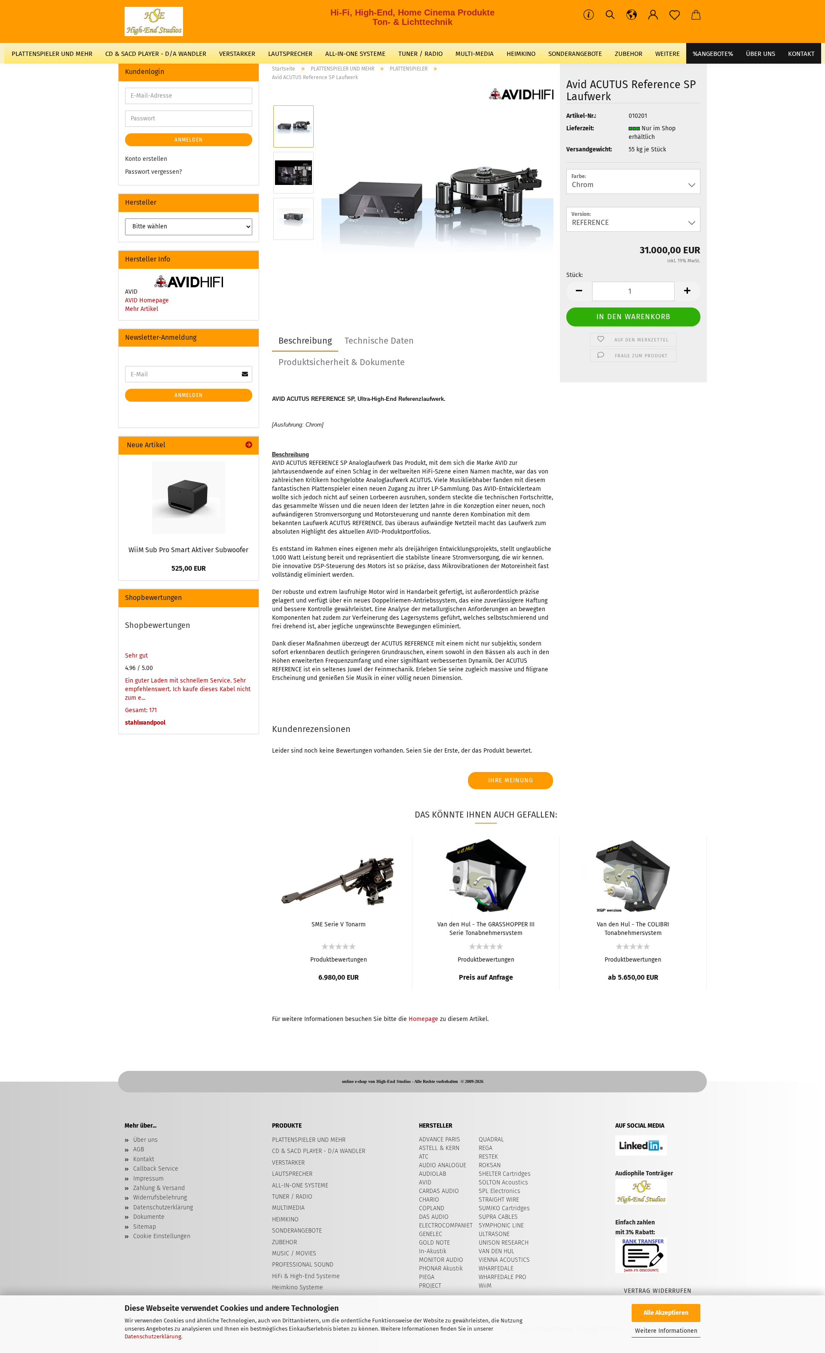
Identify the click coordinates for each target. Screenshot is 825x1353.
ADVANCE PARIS (439, 1139)
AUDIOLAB (432, 1174)
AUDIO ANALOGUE (442, 1165)
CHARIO (429, 1199)
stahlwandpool (145, 722)
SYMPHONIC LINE (501, 1225)
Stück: (574, 275)
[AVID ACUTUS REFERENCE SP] (437, 195)
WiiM (485, 1285)
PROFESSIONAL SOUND (302, 1264)
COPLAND (431, 1208)
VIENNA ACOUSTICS (504, 1260)
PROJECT (430, 1285)
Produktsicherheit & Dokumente (341, 362)
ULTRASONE (494, 1234)
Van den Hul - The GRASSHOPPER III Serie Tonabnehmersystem (486, 928)
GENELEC (430, 1234)
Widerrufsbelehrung (160, 1197)
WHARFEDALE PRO (502, 1277)
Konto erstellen (146, 159)
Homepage (423, 1019)
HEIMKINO (521, 54)
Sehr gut (136, 655)
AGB (138, 1149)
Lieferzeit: (580, 128)
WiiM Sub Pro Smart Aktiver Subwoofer (188, 550)
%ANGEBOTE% (713, 54)
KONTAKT (801, 54)
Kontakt (143, 1159)
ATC (423, 1156)
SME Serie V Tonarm (339, 924)
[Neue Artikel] (248, 445)
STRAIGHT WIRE (499, 1199)
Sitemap (144, 1226)
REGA (485, 1148)
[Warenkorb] (696, 15)
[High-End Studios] (157, 21)
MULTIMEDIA (288, 1208)
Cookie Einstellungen (161, 1236)
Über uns (760, 54)
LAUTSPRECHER (290, 54)
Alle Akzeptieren (666, 1312)
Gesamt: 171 (141, 710)
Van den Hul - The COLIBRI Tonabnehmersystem (633, 928)
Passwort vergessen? (153, 171)
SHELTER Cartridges (505, 1174)
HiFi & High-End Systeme (306, 1276)
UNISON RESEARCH (504, 1242)
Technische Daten (379, 340)
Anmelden (188, 140)
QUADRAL (491, 1139)
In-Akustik (432, 1251)
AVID (425, 1182)
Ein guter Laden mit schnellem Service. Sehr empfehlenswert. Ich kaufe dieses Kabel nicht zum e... (188, 689)
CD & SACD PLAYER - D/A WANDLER (155, 54)
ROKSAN (490, 1165)
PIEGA (426, 1277)
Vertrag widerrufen (658, 1291)
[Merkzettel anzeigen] (674, 15)
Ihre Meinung (510, 780)
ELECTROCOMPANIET (446, 1225)
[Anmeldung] (653, 15)
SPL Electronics (499, 1191)
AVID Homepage (147, 300)
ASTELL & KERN (439, 1148)
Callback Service (155, 1168)
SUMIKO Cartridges (504, 1208)
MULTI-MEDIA (474, 54)
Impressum (148, 1178)
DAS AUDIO (434, 1217)
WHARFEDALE (496, 1268)
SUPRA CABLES (498, 1217)
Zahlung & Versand (159, 1188)
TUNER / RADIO (420, 54)
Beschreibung (305, 340)
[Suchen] (610, 15)
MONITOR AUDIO (441, 1260)
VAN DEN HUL (496, 1251)
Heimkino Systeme (297, 1287)
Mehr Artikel (141, 309)
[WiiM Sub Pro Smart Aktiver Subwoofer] (188, 497)
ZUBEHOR (628, 54)
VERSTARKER (237, 54)
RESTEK (488, 1156)
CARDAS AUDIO (439, 1191)
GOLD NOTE (434, 1242)
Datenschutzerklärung (153, 1336)
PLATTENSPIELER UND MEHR (52, 54)
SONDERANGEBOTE (575, 54)
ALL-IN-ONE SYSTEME (355, 54)
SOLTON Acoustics (503, 1182)
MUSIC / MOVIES (294, 1253)
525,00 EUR (188, 568)
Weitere (667, 54)
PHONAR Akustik (441, 1268)
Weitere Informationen (666, 1331)
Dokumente (149, 1217)
